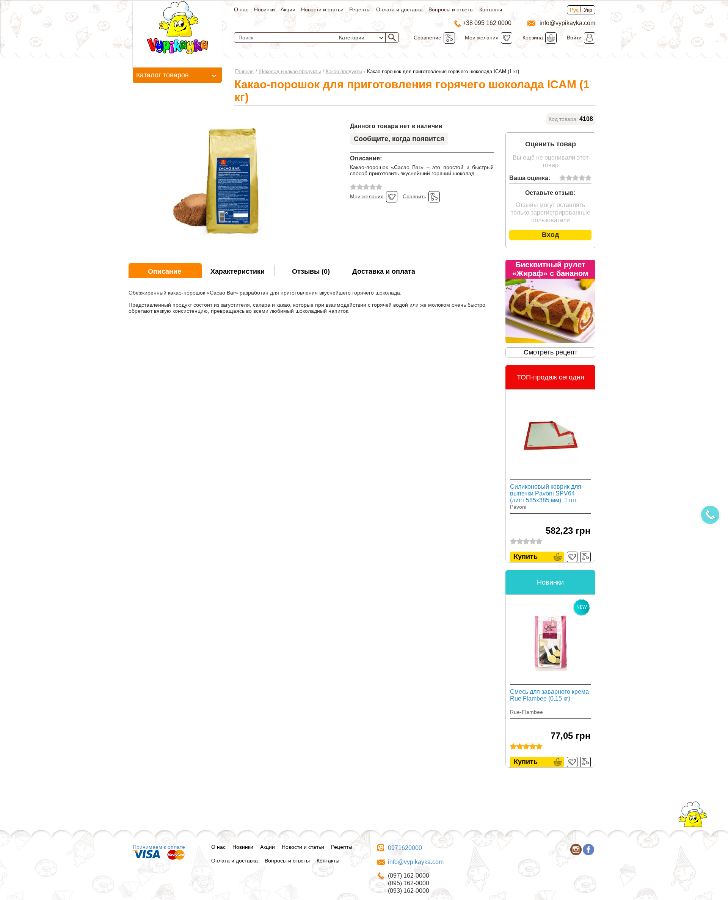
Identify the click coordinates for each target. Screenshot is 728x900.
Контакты (490, 9)
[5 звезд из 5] (588, 178)
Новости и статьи (322, 9)
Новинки (264, 9)
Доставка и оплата (383, 271)
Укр (588, 10)
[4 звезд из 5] (582, 178)
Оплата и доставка (399, 9)
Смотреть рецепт (550, 352)
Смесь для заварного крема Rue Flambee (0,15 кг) (549, 695)
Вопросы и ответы (451, 9)
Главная (244, 71)
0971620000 (405, 848)
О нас (241, 9)
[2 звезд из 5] (569, 178)
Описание (164, 271)
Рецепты (359, 9)
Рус (574, 10)
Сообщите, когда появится (399, 139)
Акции (288, 9)
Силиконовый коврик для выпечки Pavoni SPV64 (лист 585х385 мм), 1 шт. (545, 493)
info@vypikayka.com (416, 862)
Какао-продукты (344, 71)
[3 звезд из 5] (575, 178)
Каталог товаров (162, 75)
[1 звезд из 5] (562, 178)
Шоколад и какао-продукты (290, 71)
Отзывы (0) (311, 271)
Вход (550, 234)
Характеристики (237, 271)
